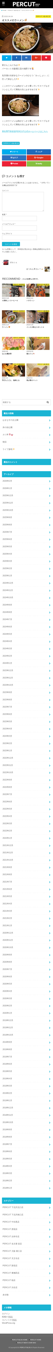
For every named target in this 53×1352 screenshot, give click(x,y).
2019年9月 (7, 1042)
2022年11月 (8, 765)
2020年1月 (7, 1013)
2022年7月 (7, 794)
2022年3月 (7, 823)
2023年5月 (7, 721)
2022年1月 (7, 838)
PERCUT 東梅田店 (11, 1273)
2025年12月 (8, 495)
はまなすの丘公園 (10, 420)
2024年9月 (7, 605)
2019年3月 (7, 1086)
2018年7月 (7, 1144)
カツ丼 (6, 434)
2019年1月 (7, 1100)
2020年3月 (7, 998)
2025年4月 (7, 554)
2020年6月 (7, 976)
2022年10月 (8, 772)
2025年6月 (7, 539)
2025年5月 (7, 546)
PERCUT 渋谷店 (10, 1287)
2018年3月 (7, 1173)
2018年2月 (7, 1180)
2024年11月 (8, 590)
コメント (5, 190)
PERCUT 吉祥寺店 (11, 1236)
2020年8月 (7, 962)
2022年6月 (7, 801)
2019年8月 (7, 1049)
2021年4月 (7, 903)
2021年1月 (7, 925)
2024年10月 (8, 597)
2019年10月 (8, 1035)
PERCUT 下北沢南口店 (13, 1214)
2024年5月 (7, 634)
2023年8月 (7, 699)
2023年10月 (8, 685)
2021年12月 (8, 845)
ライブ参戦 (7, 449)
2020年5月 (7, 984)
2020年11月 (8, 940)
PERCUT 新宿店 (10, 1265)
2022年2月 (7, 831)
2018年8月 (7, 1137)
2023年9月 (7, 692)
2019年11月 (8, 1027)
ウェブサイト (7, 234)
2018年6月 (7, 1151)
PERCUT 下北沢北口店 (13, 1207)
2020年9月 (7, 955)
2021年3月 (7, 911)
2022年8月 (7, 787)
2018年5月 (7, 1159)
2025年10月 (8, 510)
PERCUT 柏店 (9, 1280)
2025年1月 (7, 575)
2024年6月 (7, 626)
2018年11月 (8, 1115)
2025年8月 (7, 524)
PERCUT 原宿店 (10, 1229)
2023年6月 (7, 714)
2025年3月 (7, 561)
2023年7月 (7, 707)
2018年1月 (7, 1188)
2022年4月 (7, 816)
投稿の (7, 1317)
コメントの (9, 1320)
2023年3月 (7, 736)
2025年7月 (7, 532)
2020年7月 (7, 969)
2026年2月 (7, 481)
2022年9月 (7, 780)
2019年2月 (7, 1093)
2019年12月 (8, 1020)
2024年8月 (7, 612)
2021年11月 (8, 852)
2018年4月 (7, 1166)
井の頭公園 (7, 427)
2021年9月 (7, 867)
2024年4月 (7, 641)
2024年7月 (7, 619)
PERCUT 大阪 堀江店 (12, 143)
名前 (4, 214)
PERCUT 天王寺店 (11, 1258)
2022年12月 (8, 758)
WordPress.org (8, 1323)
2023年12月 (8, 670)
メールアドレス (8, 224)
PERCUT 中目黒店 (11, 1222)
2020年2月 (7, 1005)
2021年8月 (7, 874)
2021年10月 (8, 860)
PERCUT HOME (35, 1340)
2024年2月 (7, 656)
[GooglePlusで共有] (36, 57)
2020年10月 (8, 947)
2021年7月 (7, 882)
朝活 (5, 442)
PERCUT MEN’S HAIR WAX (26, 1343)
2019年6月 (7, 1064)
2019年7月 (7, 1057)
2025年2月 (7, 568)
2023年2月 (7, 743)
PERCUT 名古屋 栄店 (12, 1244)
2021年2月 (7, 918)
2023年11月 (8, 678)
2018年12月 (8, 1107)
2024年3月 (7, 648)
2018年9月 (7, 1129)
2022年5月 (7, 809)
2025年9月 (7, 517)
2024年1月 (7, 663)
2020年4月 (7, 991)
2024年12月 (8, 583)
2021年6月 (7, 889)
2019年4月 (7, 1078)
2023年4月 (7, 729)
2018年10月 (8, 1122)
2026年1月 (7, 488)
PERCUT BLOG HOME (19, 1340)
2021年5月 (7, 896)
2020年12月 (8, 933)
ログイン (6, 1313)
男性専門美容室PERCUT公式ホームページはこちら (25, 131)
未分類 (6, 1295)
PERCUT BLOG (25, 1347)
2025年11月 (8, 503)
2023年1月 (7, 750)
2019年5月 (7, 1071)
